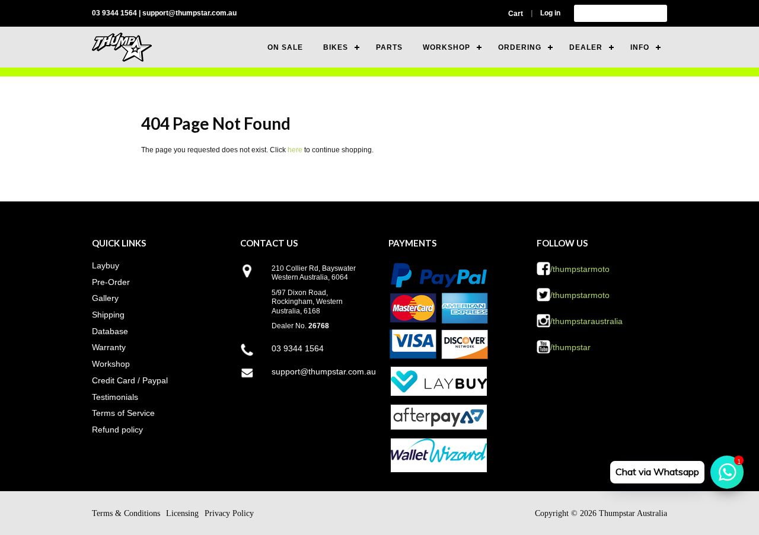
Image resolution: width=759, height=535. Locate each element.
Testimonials (115, 397)
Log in (550, 13)
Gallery (105, 298)
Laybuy (105, 265)
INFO (639, 47)
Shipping (108, 314)
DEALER (585, 47)
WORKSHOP (446, 47)
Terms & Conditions (126, 513)
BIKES (335, 47)
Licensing (182, 513)
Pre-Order (111, 282)
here (295, 150)
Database (110, 331)
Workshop (111, 364)
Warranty (109, 347)
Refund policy (117, 429)
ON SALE (285, 47)
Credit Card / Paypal (130, 380)
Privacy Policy (229, 513)
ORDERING (519, 47)
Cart (515, 13)
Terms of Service (123, 413)
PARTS (389, 47)
